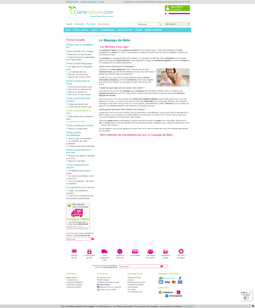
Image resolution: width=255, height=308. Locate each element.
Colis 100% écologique (181, 256)
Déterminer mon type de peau (79, 54)
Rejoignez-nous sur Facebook (110, 287)
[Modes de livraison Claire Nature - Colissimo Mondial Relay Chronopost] (171, 297)
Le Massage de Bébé (76, 121)
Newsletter (72, 2)
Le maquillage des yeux (77, 71)
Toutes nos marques (73, 287)
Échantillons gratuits (165, 256)
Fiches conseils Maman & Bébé (78, 112)
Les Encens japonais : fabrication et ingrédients (80, 182)
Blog (101, 2)
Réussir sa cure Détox (76, 161)
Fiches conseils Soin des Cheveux (78, 99)
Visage (68, 30)
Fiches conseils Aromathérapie (73, 134)
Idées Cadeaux (104, 24)
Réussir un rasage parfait (78, 128)
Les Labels (131, 289)
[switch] (246, 298)
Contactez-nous (72, 280)
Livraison (131, 280)
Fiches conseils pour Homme (80, 125)
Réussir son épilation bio (77, 92)
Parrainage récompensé (150, 256)
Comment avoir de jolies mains (80, 86)
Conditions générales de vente (108, 282)
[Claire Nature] (90, 17)
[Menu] (250, 291)
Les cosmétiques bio (135, 292)
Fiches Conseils (89, 2)
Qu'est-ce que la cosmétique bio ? (79, 46)
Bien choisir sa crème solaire (79, 94)
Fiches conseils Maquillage (79, 63)
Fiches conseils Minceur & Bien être (78, 151)
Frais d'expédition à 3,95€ (105, 257)
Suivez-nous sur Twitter (107, 289)
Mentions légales (103, 280)
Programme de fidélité (135, 284)
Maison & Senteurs (153, 30)
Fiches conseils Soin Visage (79, 51)
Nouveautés (79, 24)
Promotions (91, 24)
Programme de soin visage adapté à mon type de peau (80, 58)
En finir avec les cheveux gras (80, 106)
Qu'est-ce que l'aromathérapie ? (80, 138)
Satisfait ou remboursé (120, 256)
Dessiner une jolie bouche (78, 74)
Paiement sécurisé (74, 256)
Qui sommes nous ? (104, 277)
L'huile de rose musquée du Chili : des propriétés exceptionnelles (80, 197)
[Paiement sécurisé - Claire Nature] (171, 283)
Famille (94, 30)
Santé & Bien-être (125, 30)
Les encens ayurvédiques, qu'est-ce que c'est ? (80, 177)
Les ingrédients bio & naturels (80, 187)
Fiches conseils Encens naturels (77, 166)
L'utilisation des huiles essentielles (81, 146)
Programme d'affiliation (74, 282)
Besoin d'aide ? (72, 277)
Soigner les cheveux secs (78, 104)
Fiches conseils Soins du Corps (78, 82)
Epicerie (139, 30)
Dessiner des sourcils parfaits (79, 77)
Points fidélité (135, 255)
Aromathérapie (107, 30)
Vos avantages (133, 287)
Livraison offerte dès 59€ (89, 256)
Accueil (69, 24)
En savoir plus (188, 306)
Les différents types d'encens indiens (78, 172)
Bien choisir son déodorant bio (80, 89)
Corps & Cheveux (81, 30)
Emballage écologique (74, 284)
